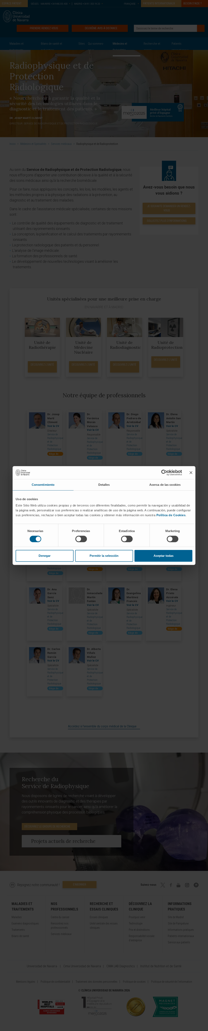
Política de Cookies (171, 515)
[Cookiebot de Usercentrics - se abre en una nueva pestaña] (164, 473)
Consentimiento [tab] (43, 484)
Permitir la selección (104, 555)
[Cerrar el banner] (191, 472)
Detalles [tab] (104, 484)
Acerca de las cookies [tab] (165, 484)
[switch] (81, 539)
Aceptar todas (163, 555)
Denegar (45, 555)
